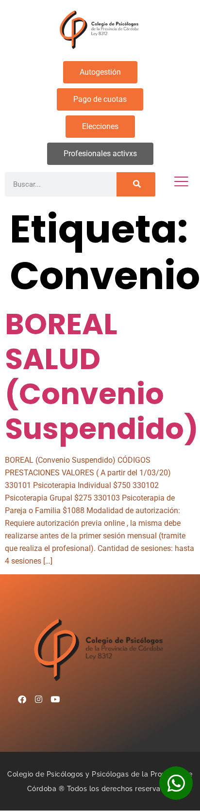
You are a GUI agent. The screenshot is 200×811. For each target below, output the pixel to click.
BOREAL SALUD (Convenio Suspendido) (102, 376)
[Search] (136, 184)
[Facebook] (22, 699)
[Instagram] (39, 699)
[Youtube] (55, 699)
